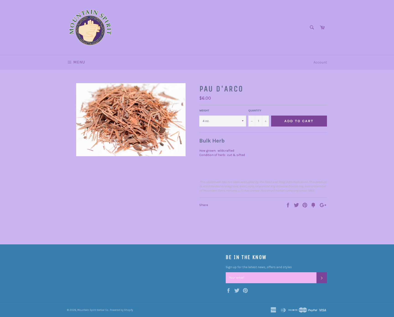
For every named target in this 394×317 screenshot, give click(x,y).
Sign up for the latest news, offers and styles (259, 267)
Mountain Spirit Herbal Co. (93, 310)
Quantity (254, 110)
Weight (204, 110)
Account (320, 62)
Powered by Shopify (121, 310)
